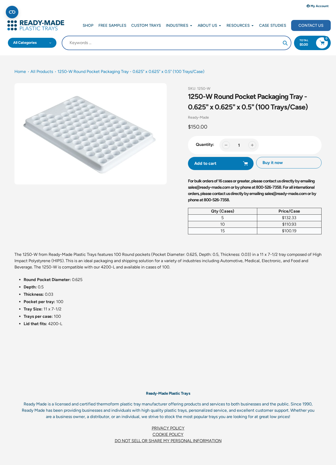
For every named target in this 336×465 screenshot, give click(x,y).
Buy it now (272, 162)
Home (20, 71)
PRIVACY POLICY (168, 428)
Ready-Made (198, 117)
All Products (41, 71)
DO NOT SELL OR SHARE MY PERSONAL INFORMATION (168, 440)
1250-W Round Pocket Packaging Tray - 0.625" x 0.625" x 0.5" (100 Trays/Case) (130, 71)
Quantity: (205, 144)
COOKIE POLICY (168, 434)
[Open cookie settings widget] (12, 12)
